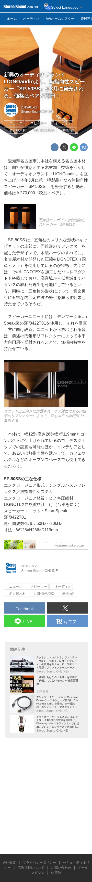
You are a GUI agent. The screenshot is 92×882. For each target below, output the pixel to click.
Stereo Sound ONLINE (37, 112)
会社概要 (9, 862)
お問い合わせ (61, 868)
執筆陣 (56, 873)
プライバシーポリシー (39, 862)
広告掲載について (31, 868)
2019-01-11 (29, 107)
